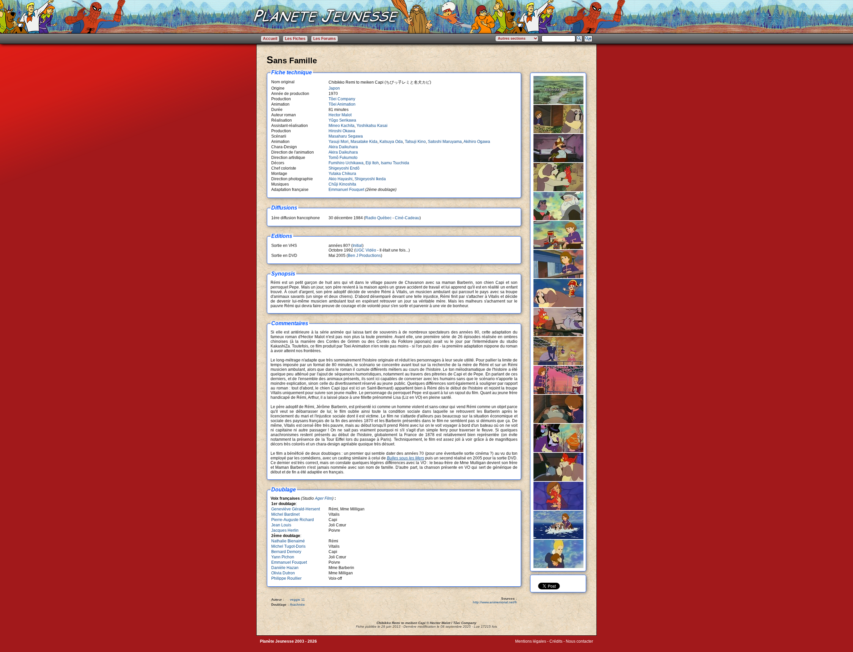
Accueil (270, 38)
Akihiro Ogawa (476, 141)
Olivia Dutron (283, 573)
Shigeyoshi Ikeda (370, 179)
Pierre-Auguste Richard (292, 519)
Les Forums (324, 38)
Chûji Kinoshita (342, 184)
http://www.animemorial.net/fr (495, 602)
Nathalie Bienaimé (288, 541)
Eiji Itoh (372, 163)
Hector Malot (340, 115)
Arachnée (297, 604)
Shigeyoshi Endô (344, 168)
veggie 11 (297, 599)
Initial (357, 245)
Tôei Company (342, 99)
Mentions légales (530, 641)
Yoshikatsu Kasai (372, 125)
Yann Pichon (282, 557)
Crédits (555, 641)
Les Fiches (295, 38)
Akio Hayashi (341, 179)
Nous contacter (579, 641)
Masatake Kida (364, 141)
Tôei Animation (342, 104)
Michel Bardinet (285, 514)
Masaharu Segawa (346, 136)
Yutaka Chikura (342, 173)
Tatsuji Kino (415, 141)
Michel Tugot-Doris (288, 546)
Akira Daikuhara (343, 147)
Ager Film (323, 498)
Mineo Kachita (342, 125)
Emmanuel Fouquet (346, 189)
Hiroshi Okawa (342, 131)
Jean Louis (281, 525)
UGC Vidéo (366, 250)
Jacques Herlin (285, 530)
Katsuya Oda (391, 141)
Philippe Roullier (286, 578)
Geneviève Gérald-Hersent (295, 509)
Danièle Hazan (285, 567)
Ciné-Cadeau (407, 218)
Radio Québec (378, 218)
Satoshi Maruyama (445, 141)
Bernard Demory (286, 551)
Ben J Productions (364, 255)
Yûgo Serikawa (342, 120)
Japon (334, 88)
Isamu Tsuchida (395, 163)
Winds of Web (527, 646)
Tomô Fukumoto (343, 157)
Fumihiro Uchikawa (346, 163)
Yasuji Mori (339, 141)
